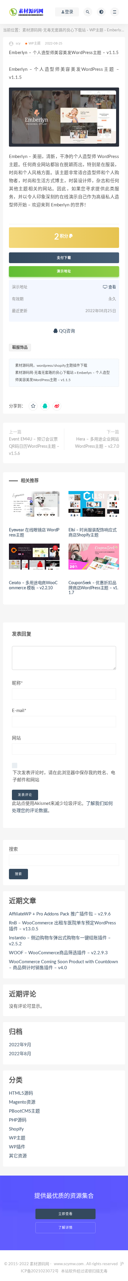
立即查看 (65, 1214)
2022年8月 (20, 1054)
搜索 (13, 849)
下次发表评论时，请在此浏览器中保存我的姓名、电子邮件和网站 (64, 776)
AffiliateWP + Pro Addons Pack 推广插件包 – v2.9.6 (60, 914)
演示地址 (64, 271)
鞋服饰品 (20, 347)
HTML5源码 (21, 1093)
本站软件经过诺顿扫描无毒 (84, 1271)
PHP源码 (17, 1120)
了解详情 (65, 1227)
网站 (16, 738)
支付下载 (64, 258)
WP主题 (96, 30)
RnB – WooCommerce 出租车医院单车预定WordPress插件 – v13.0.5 (62, 926)
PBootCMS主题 (24, 1111)
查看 (111, 287)
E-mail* (19, 710)
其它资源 (18, 1156)
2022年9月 (20, 1045)
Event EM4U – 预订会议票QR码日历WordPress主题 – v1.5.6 (34, 446)
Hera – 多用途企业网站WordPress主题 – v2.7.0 (97, 443)
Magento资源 (22, 1102)
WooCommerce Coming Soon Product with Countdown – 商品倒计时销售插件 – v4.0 (63, 965)
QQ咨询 (66, 331)
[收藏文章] (33, 406)
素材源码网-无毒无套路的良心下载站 (54, 30)
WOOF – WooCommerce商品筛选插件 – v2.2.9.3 (58, 953)
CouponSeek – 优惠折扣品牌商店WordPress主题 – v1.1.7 (93, 588)
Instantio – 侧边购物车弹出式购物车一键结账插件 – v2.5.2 (60, 941)
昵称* (17, 683)
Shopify (16, 1129)
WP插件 (17, 1147)
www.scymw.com (69, 1264)
